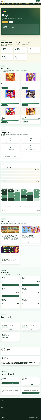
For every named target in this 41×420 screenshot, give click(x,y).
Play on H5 (2, 407)
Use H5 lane (30, 295)
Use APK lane (10, 284)
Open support (30, 392)
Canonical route (3, 408)
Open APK (38, 1)
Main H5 (11, 21)
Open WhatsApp (30, 384)
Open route (10, 329)
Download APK (5, 21)
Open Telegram (10, 383)
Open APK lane (4, 87)
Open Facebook (10, 393)
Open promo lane (30, 242)
